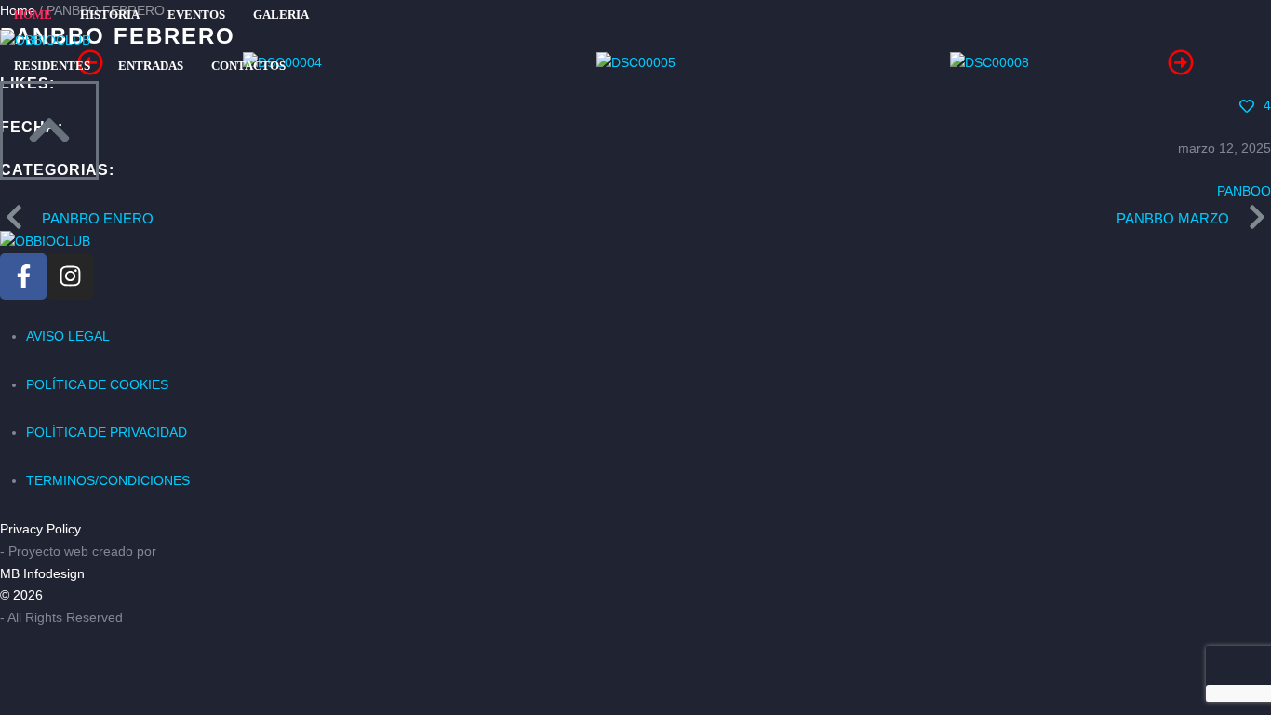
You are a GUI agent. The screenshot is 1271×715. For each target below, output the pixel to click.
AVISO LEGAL (68, 336)
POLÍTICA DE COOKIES (97, 384)
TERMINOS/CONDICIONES (108, 480)
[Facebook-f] (23, 276)
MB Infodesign (42, 573)
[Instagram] (70, 276)
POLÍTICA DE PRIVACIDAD (106, 432)
